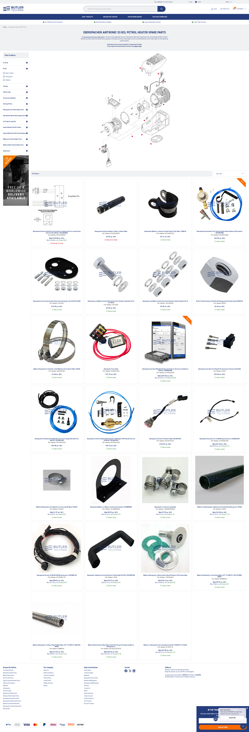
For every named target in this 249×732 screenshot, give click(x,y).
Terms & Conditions (49, 675)
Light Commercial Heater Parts (11, 680)
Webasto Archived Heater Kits (11, 703)
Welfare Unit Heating (110, 17)
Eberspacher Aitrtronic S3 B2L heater (94, 37)
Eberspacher (9, 76)
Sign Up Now (222, 727)
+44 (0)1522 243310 (165, 2)
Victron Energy (7, 691)
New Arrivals (6, 708)
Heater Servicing (88, 693)
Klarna (85, 691)
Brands (45, 685)
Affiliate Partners (48, 683)
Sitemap (86, 685)
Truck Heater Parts (8, 670)
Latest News (87, 670)
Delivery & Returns (49, 673)
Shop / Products (87, 17)
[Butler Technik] (14, 9)
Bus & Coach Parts (8, 678)
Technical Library (88, 673)
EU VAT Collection (89, 698)
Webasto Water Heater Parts (11, 696)
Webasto (8, 80)
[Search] (162, 9)
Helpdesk (86, 675)
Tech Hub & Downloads (159, 17)
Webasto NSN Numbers (90, 680)
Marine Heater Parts (8, 675)
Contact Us (87, 688)
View (51, 226)
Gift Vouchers (88, 701)
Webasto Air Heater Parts (10, 693)
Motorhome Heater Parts (10, 673)
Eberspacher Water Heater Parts (12, 701)
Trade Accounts (88, 696)
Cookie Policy (47, 680)
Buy (66, 226)
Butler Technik (9, 73)
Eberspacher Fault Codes (91, 678)
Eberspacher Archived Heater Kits (12, 706)
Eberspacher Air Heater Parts (11, 698)
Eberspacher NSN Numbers (91, 683)
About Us (46, 670)
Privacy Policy (47, 678)
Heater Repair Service (135, 17)
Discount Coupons (89, 703)
